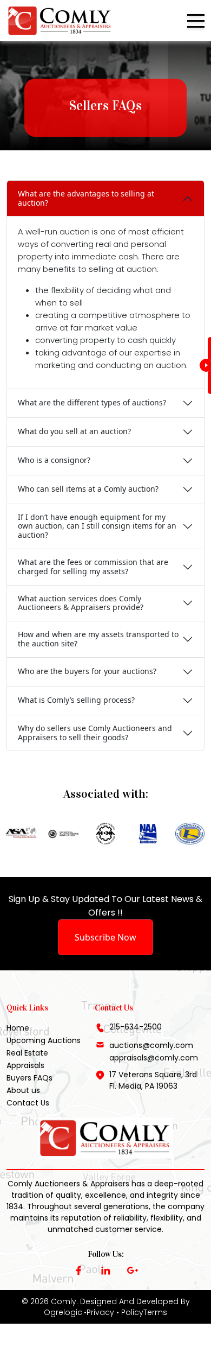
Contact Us (27, 1102)
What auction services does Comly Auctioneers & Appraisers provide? (80, 603)
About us (23, 1090)
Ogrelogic (63, 1312)
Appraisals (25, 1065)
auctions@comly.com (151, 1045)
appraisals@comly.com (153, 1057)
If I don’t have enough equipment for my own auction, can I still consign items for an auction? (97, 526)
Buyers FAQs (29, 1077)
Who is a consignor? (54, 460)
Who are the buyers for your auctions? (87, 671)
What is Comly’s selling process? (76, 700)
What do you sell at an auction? (74, 431)
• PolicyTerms (141, 1312)
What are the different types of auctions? (92, 402)
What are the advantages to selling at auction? (86, 198)
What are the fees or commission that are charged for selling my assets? (93, 566)
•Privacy (99, 1312)
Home (17, 1027)
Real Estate (27, 1052)
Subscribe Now (105, 937)
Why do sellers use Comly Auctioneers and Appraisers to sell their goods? (95, 732)
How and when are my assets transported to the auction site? (98, 639)
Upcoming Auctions (43, 1040)
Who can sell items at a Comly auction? (88, 489)
